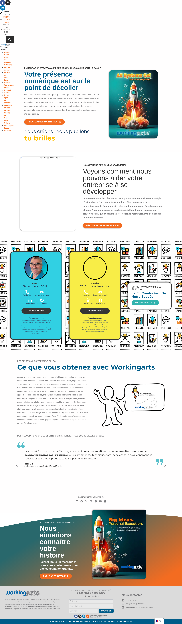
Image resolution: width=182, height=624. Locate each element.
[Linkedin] (2, 8)
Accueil (7, 52)
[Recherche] (10, 39)
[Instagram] (8, 2)
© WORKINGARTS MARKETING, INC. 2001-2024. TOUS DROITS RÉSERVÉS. (76, 621)
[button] (5, 48)
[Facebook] (76, 616)
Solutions (8, 65)
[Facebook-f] (2, 2)
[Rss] (87, 616)
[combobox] (2, 39)
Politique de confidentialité (120, 621)
